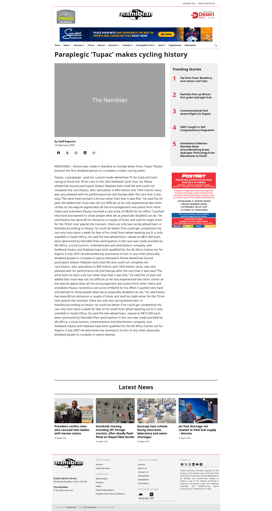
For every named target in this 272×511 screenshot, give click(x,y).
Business (78, 45)
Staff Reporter (67, 141)
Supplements (175, 45)
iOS (152, 498)
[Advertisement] (109, 346)
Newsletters (143, 479)
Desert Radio (102, 478)
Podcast (99, 482)
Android (143, 498)
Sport (160, 45)
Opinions (112, 45)
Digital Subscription (206, 3)
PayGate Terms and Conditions (110, 493)
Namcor (101, 45)
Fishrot (91, 45)
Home (57, 45)
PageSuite (71, 507)
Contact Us (143, 472)
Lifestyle (126, 45)
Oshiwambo (190, 45)
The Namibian (89, 507)
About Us (142, 468)
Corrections (143, 483)
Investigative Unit (144, 45)
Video (98, 486)
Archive (99, 464)
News (66, 45)
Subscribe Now (189, 3)
